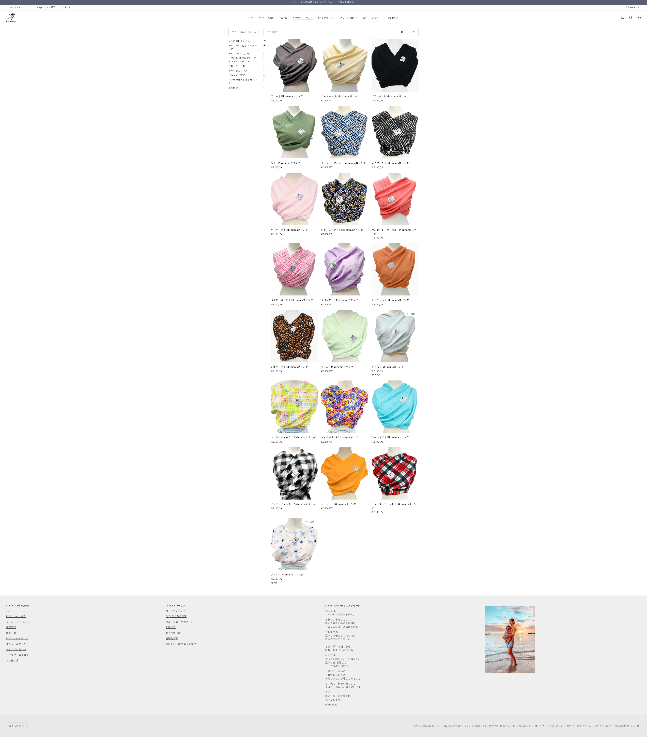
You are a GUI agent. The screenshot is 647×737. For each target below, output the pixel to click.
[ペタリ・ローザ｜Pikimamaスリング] (294, 269)
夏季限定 (233, 88)
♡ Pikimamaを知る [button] (17, 605)
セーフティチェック (177, 610)
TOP (8, 610)
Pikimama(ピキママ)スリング (242, 47)
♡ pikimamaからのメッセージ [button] (342, 605)
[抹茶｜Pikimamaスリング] (294, 132)
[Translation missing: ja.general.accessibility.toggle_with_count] (402, 32)
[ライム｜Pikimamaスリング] (344, 336)
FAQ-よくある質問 (176, 616)
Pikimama (421, 725)
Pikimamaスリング (239, 53)
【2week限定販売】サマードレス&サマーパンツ (243, 60)
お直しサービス (236, 66)
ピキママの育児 (236, 75)
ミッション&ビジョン (18, 621)
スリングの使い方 (16, 649)
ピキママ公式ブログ (17, 655)
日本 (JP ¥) (630, 7)
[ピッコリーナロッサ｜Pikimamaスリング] (395, 473)
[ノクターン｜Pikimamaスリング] (395, 132)
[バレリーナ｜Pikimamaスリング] (294, 199)
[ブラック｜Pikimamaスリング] (395, 65)
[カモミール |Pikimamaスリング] (344, 65)
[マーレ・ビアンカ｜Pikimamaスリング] (344, 132)
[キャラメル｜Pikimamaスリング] (395, 269)
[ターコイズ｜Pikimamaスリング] (395, 406)
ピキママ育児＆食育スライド (242, 82)
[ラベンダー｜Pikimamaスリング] (344, 269)
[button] (563, 605)
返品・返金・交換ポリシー (181, 621)
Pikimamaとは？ (16, 616)
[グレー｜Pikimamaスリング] (294, 65)
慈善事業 (11, 627)
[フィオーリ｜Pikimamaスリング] (344, 406)
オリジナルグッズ (238, 70)
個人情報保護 (173, 632)
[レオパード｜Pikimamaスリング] (294, 336)
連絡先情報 (172, 638)
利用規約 (171, 627)
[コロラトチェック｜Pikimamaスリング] (294, 406)
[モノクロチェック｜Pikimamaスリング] (294, 473)
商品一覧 (11, 632)
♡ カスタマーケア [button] (176, 605)
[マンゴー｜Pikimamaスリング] (344, 473)
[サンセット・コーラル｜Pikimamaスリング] (395, 199)
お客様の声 (12, 660)
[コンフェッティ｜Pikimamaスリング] (344, 199)
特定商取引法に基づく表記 (181, 644)
